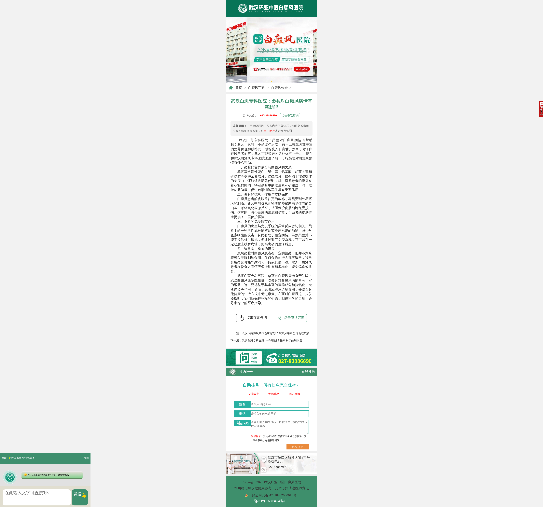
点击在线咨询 (256, 317)
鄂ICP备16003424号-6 (270, 501)
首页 (238, 88)
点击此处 (269, 130)
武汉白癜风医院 (242, 280)
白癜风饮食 (279, 88)
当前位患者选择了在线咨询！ (18, 458)
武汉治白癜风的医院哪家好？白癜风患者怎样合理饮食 (276, 333)
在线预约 (308, 372)
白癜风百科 (256, 88)
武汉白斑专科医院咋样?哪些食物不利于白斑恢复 (272, 340)
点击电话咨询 (290, 115)
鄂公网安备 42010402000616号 (274, 495)
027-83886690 (268, 115)
